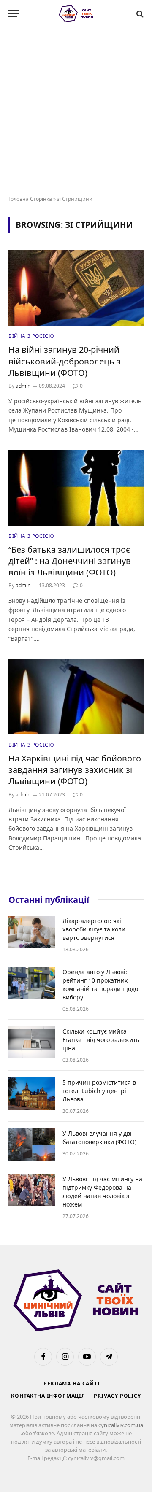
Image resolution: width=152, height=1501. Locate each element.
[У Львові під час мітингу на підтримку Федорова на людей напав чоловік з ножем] (31, 1190)
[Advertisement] (76, 112)
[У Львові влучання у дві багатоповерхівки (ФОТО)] (31, 1144)
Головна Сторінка (30, 198)
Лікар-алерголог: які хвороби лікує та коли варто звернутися (93, 929)
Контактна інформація (48, 1395)
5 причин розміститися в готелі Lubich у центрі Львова (99, 1090)
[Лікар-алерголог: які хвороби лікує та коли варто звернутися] (31, 932)
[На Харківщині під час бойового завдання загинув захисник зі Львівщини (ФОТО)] (76, 696)
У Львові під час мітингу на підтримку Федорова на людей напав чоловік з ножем (102, 1191)
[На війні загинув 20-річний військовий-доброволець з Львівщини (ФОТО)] (76, 288)
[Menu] (13, 13)
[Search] (139, 13)
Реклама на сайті (71, 1383)
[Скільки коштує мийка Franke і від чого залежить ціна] (31, 1042)
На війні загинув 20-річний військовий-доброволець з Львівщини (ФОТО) (64, 361)
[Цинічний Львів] (76, 13)
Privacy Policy (117, 1395)
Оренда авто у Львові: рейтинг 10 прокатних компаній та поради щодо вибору (100, 984)
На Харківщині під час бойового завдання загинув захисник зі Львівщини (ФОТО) (74, 770)
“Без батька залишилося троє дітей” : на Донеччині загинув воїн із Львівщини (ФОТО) (69, 561)
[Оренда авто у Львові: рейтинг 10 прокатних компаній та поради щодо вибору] (31, 983)
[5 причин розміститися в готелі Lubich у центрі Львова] (31, 1093)
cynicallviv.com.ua (120, 1425)
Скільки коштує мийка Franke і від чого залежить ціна (100, 1039)
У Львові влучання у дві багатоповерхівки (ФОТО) (99, 1137)
